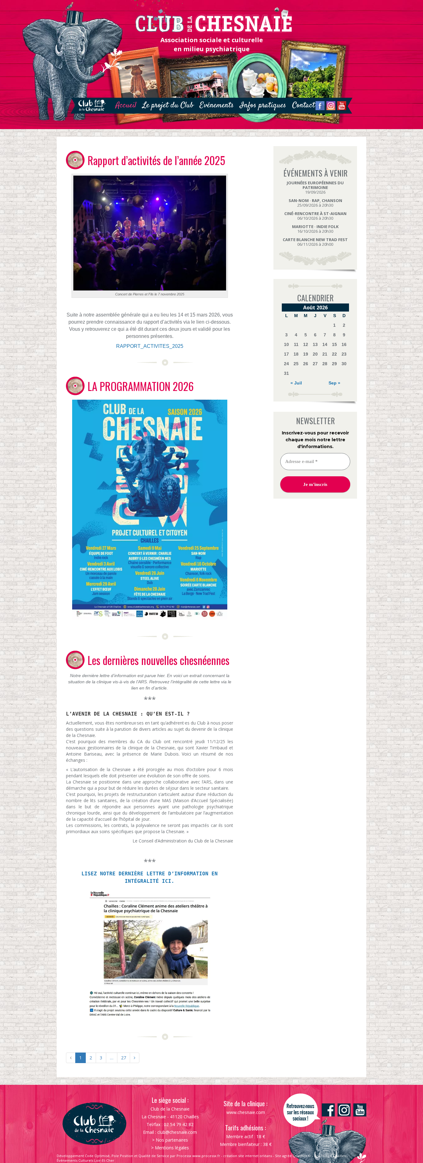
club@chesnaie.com (177, 1132)
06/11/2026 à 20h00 (315, 242)
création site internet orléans (247, 1155)
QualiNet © (302, 1155)
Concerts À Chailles (330, 1155)
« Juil (296, 382)
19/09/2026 (315, 187)
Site (278, 1155)
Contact (303, 105)
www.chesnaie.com (245, 1112)
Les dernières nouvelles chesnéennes (158, 660)
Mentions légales (172, 1148)
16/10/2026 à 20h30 (315, 229)
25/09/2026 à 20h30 (315, 203)
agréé (287, 1155)
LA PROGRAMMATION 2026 (141, 386)
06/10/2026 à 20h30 (315, 216)
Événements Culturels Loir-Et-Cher (85, 1160)
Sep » (334, 382)
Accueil (126, 105)
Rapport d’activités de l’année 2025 (156, 160)
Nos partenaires (172, 1140)
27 (123, 1058)
